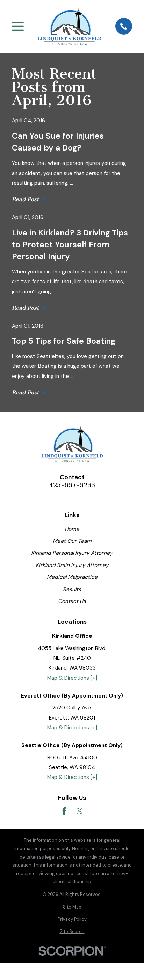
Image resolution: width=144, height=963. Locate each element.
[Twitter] (79, 811)
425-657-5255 (72, 485)
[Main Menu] (18, 26)
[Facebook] (64, 811)
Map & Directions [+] (72, 677)
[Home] (69, 26)
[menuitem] (72, 907)
